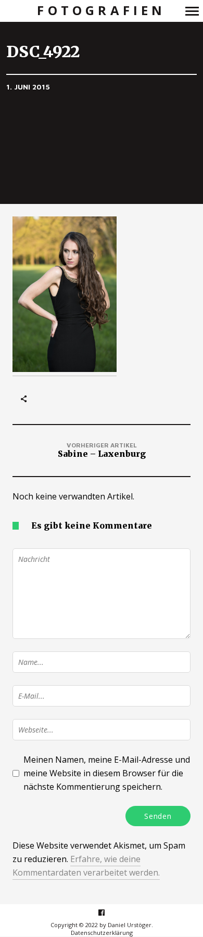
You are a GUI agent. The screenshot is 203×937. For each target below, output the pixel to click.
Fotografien (101, 11)
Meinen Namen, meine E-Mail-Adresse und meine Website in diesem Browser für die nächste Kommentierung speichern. (106, 773)
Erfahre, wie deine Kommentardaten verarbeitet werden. (86, 865)
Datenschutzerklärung (102, 932)
